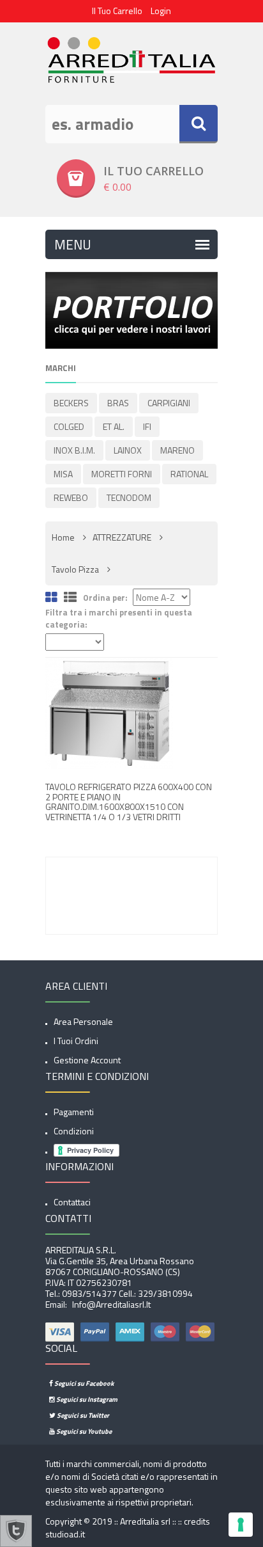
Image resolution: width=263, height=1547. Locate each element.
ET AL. (113, 426)
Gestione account (87, 1060)
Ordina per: (105, 598)
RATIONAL (189, 473)
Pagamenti (74, 1111)
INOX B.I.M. (74, 450)
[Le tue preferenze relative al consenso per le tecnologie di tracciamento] (241, 1524)
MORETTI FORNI (121, 473)
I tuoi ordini (76, 1040)
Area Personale (83, 1021)
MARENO (177, 450)
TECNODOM (129, 497)
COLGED (69, 426)
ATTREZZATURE (122, 537)
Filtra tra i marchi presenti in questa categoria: (118, 618)
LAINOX (128, 450)
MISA (63, 473)
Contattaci (72, 1202)
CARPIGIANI (168, 402)
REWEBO (71, 497)
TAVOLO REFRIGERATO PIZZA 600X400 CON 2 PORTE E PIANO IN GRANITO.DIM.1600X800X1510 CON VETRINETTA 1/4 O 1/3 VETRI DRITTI (128, 801)
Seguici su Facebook (83, 1383)
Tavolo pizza (75, 569)
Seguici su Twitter (82, 1415)
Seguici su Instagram (86, 1399)
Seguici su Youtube (83, 1431)
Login (161, 10)
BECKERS (71, 402)
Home (63, 537)
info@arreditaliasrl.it (110, 1304)
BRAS (118, 402)
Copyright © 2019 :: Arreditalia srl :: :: (114, 1521)
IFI (147, 426)
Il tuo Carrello (117, 10)
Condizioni (74, 1131)
